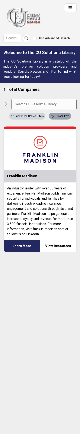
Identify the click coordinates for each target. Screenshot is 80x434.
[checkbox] (34, 38)
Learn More (22, 246)
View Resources (58, 246)
